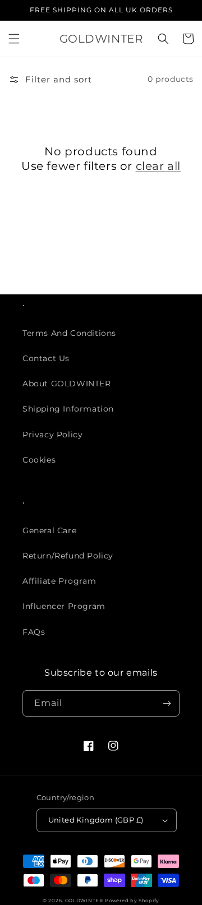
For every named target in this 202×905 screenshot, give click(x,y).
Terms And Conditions (69, 333)
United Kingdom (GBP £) (96, 819)
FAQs (33, 632)
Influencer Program (63, 606)
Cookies (39, 460)
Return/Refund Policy (67, 556)
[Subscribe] (166, 703)
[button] (14, 38)
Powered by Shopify (132, 900)
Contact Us (46, 358)
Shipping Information (68, 409)
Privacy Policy (52, 435)
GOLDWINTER (84, 900)
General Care (49, 530)
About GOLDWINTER (66, 383)
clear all (158, 166)
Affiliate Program (59, 581)
